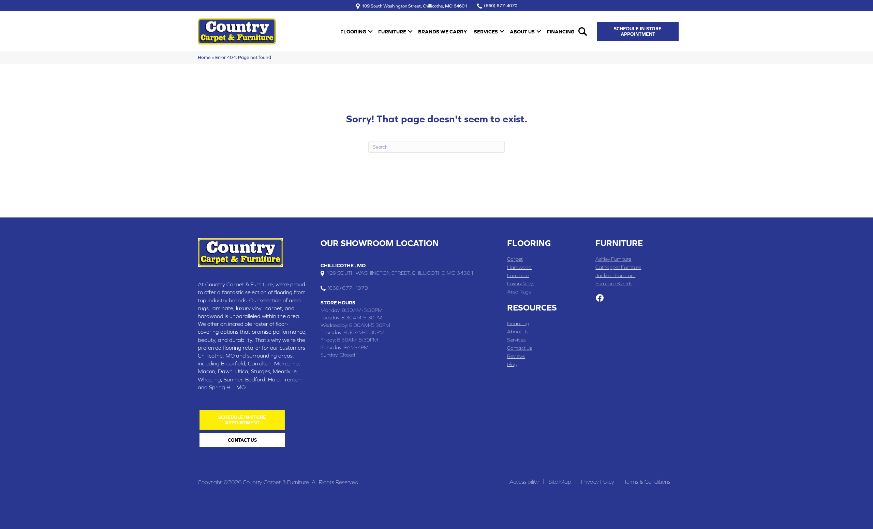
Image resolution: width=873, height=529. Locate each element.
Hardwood (519, 267)
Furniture (392, 31)
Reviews (516, 356)
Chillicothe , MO (343, 265)
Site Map (560, 481)
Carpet (515, 259)
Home (204, 57)
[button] (370, 31)
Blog (512, 364)
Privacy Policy (597, 481)
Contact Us (519, 348)
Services (486, 31)
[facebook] (600, 298)
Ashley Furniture (613, 259)
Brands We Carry (442, 31)
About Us (522, 31)
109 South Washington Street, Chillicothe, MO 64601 (414, 5)
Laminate (518, 275)
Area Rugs (519, 291)
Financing (561, 31)
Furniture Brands (613, 283)
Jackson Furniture (615, 275)
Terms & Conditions (647, 481)
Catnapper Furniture (618, 267)
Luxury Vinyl (520, 283)
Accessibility (524, 481)
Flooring (353, 31)
